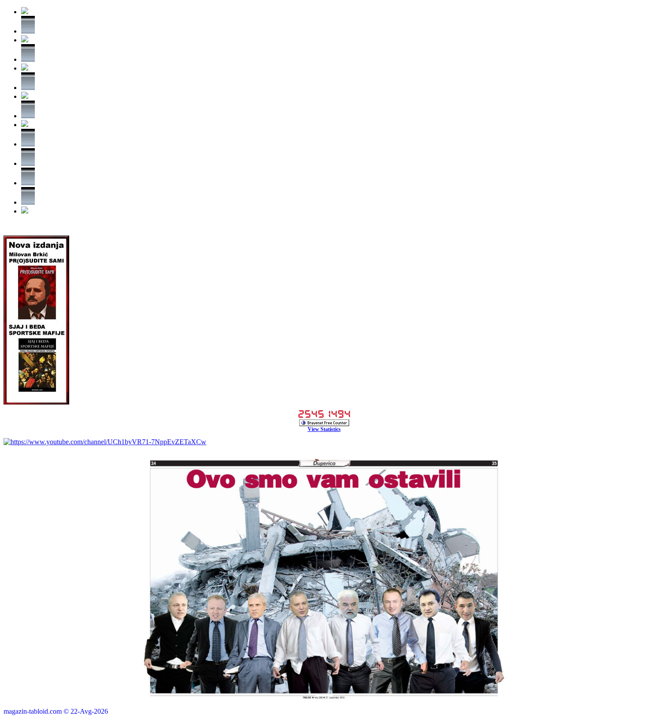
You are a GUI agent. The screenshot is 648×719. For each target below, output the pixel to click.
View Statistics (324, 429)
